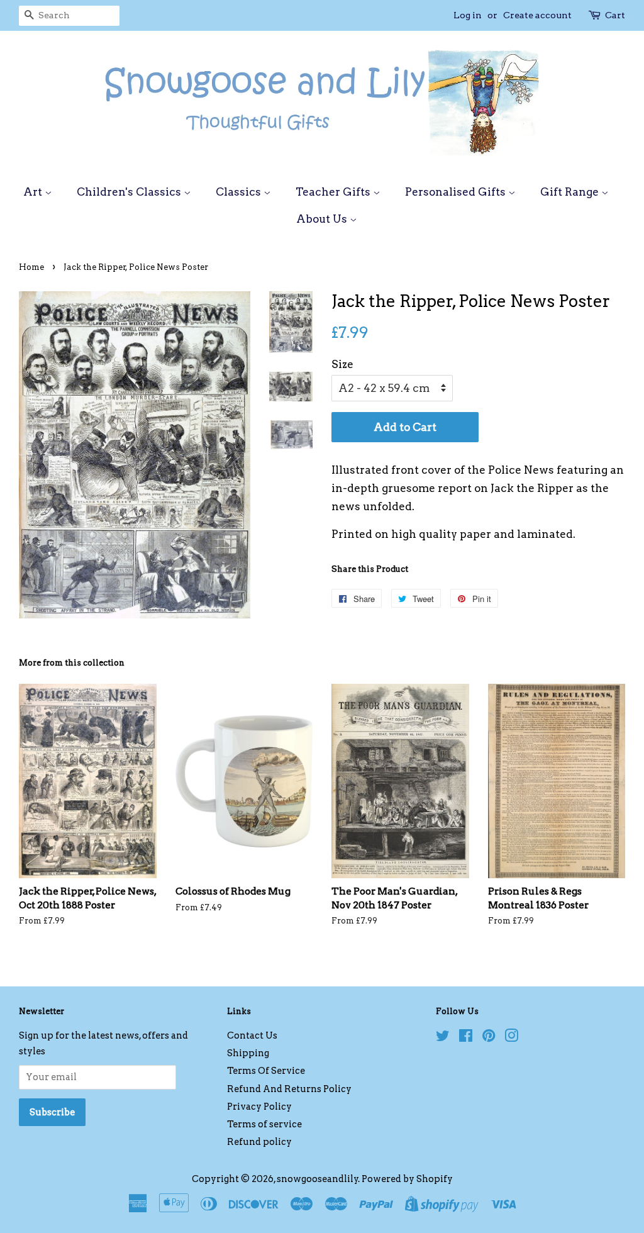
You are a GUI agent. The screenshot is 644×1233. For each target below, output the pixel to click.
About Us (323, 219)
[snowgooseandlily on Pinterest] (489, 1038)
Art (34, 192)
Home (31, 267)
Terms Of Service (266, 1070)
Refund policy (259, 1141)
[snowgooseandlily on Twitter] (443, 1038)
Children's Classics (130, 192)
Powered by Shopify (407, 1179)
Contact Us (252, 1035)
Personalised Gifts (456, 192)
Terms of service (264, 1124)
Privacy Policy (259, 1106)
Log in (467, 15)
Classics (240, 192)
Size (342, 364)
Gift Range (570, 192)
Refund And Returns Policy (289, 1089)
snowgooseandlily (317, 1179)
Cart (615, 15)
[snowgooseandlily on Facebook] (465, 1038)
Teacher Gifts (334, 192)
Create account (537, 15)
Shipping (248, 1053)
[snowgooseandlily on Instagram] (511, 1038)
